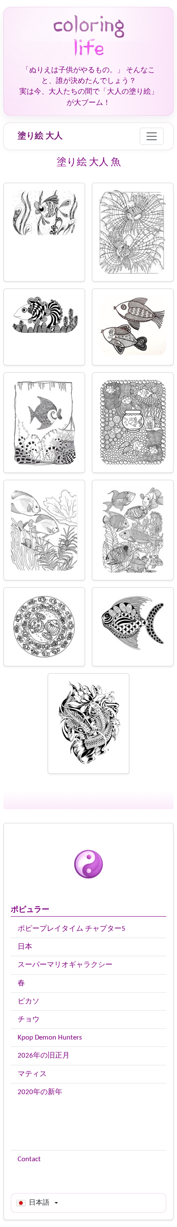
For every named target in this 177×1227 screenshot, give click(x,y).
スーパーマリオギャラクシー (65, 965)
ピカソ (29, 1001)
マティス (32, 1074)
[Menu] (152, 136)
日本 (25, 947)
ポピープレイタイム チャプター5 (71, 929)
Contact (29, 1159)
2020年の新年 (40, 1092)
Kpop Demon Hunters (50, 1037)
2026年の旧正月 (44, 1055)
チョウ (29, 1019)
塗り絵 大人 (40, 136)
